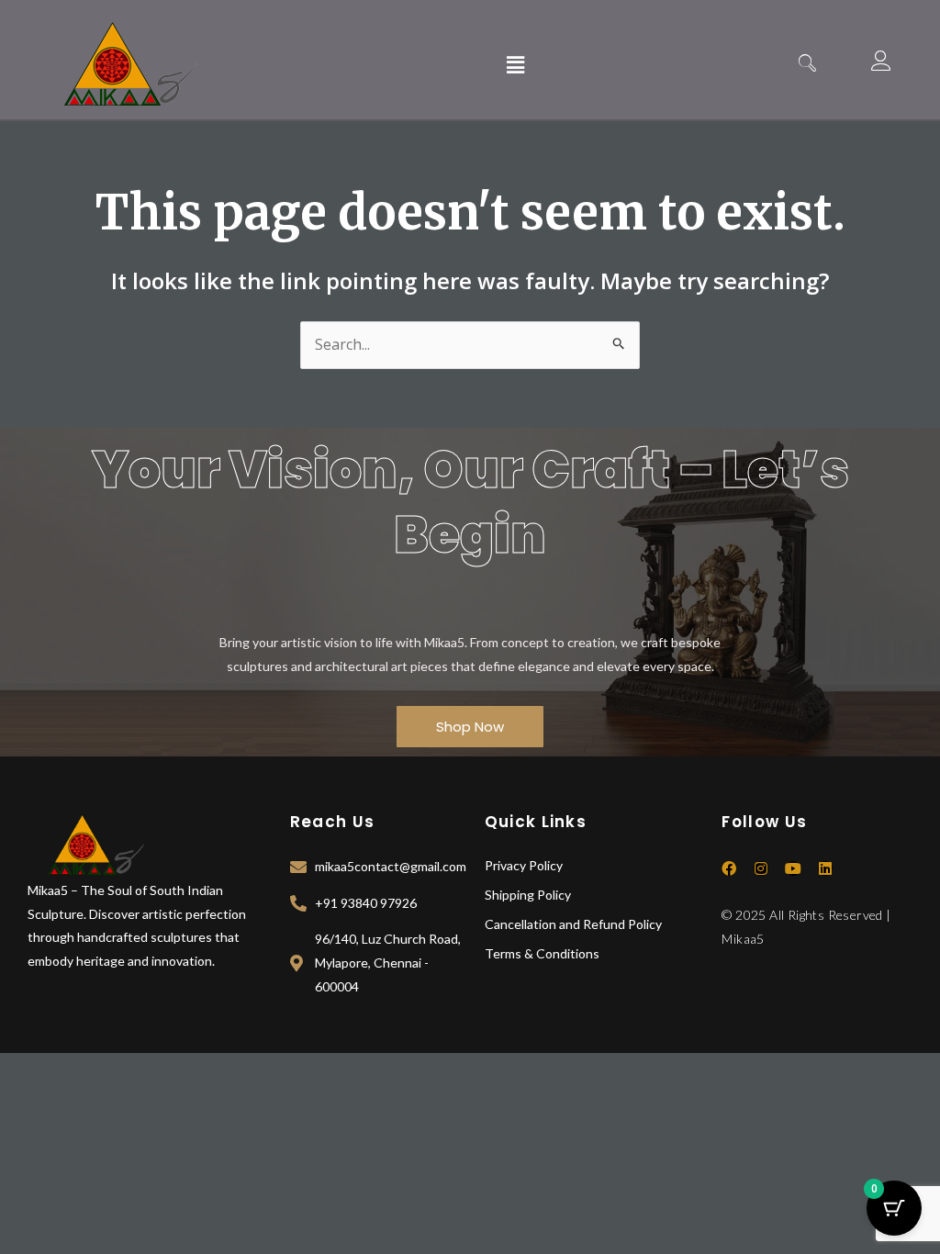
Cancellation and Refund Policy (573, 924)
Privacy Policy (524, 865)
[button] (515, 64)
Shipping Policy (528, 894)
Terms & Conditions (542, 953)
